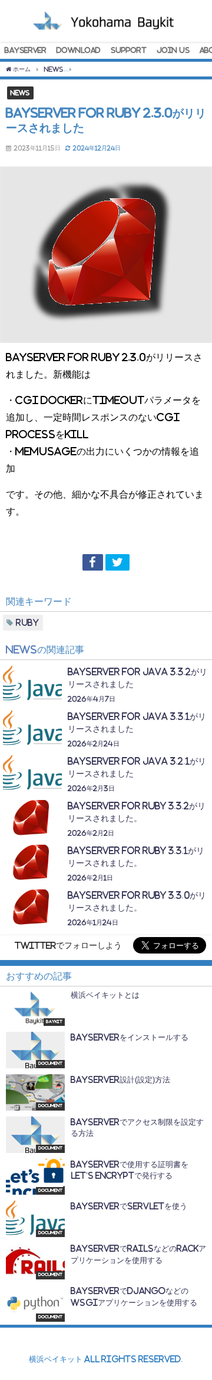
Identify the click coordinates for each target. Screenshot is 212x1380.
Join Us (173, 50)
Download (79, 50)
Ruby (27, 622)
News (20, 92)
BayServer (26, 50)
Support (129, 50)
